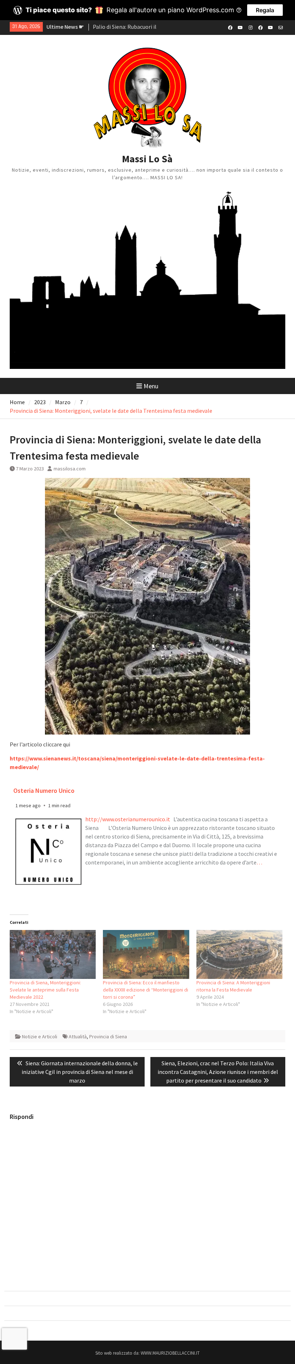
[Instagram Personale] (250, 27)
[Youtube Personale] (270, 27)
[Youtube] (240, 27)
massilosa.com (70, 468)
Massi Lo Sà (147, 158)
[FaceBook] (230, 27)
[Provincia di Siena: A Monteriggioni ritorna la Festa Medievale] (239, 954)
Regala (265, 10)
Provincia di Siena (108, 1036)
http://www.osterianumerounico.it (127, 819)
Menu (151, 386)
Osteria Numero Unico (43, 790)
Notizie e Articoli (39, 1036)
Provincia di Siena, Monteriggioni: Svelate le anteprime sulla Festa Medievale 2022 (45, 989)
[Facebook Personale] (260, 27)
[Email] (280, 27)
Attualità (78, 1036)
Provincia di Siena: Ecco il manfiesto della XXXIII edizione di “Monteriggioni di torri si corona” (145, 989)
